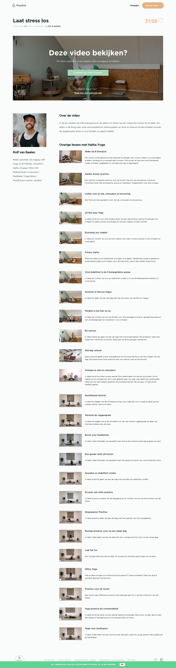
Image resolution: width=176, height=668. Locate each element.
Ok (122, 664)
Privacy (132, 660)
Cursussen (49, 660)
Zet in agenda (54, 26)
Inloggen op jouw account (88, 73)
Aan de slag (151, 5)
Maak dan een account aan (88, 93)
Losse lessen (64, 660)
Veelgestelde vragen (85, 660)
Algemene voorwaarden (112, 660)
